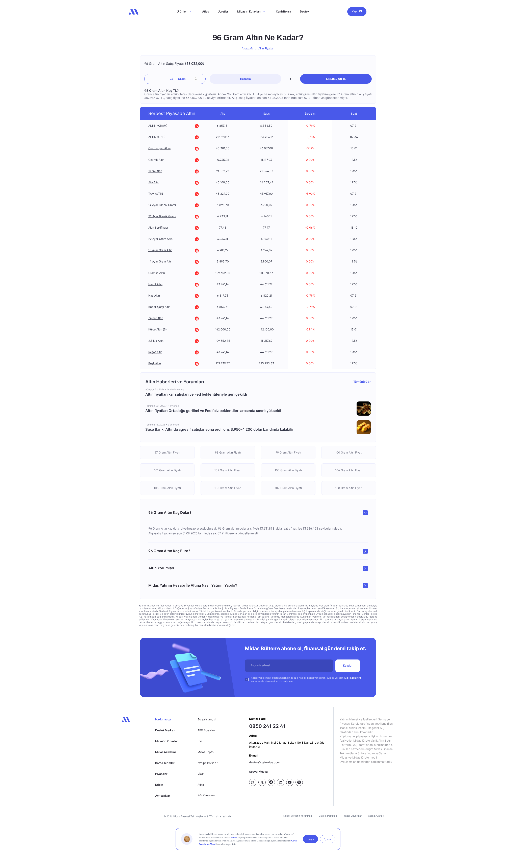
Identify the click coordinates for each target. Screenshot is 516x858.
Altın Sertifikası (158, 227)
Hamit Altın (155, 284)
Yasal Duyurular (353, 815)
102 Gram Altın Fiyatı (227, 470)
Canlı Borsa (283, 11)
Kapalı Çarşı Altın (159, 306)
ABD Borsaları (206, 730)
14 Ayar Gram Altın (160, 261)
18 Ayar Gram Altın (160, 250)
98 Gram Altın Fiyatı (228, 452)
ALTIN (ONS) (156, 137)
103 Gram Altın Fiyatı (288, 470)
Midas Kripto (205, 752)
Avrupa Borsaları (208, 763)
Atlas (205, 11)
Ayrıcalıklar (162, 795)
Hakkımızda (163, 719)
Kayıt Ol (357, 11)
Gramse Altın (156, 272)
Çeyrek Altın (156, 159)
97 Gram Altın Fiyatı (167, 452)
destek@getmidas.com (264, 762)
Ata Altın (153, 182)
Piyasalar (161, 773)
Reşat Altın (155, 352)
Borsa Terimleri (165, 763)
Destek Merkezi (165, 730)
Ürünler (182, 11)
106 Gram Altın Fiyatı (227, 488)
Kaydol (347, 665)
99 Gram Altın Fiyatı (288, 452)
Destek (304, 11)
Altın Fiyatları (266, 48)
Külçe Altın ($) (157, 329)
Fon (200, 741)
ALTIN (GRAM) (157, 125)
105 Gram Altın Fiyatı (167, 488)
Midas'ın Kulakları (167, 741)
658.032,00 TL (336, 78)
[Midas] (133, 12)
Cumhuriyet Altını (159, 148)
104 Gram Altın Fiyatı (348, 470)
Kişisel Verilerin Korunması (297, 815)
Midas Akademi (165, 752)
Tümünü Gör (362, 381)
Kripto (159, 784)
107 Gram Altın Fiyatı (288, 488)
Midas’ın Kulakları (249, 11)
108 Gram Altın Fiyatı (348, 488)
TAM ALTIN (155, 193)
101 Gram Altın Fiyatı (167, 470)
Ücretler (223, 11)
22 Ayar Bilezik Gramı (162, 216)
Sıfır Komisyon (206, 795)
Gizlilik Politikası (328, 815)
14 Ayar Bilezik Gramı (162, 205)
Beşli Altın (154, 363)
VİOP (201, 773)
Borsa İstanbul (206, 719)
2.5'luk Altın (155, 340)
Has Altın (154, 295)
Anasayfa (247, 48)
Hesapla (245, 78)
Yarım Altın (155, 171)
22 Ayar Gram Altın (160, 238)
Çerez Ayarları (376, 815)
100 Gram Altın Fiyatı (348, 452)
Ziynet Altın (155, 318)
